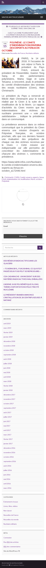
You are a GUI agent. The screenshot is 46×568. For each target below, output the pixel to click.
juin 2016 (7, 475)
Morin (33, 179)
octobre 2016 (9, 457)
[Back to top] (41, 563)
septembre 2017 (10, 408)
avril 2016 (7, 484)
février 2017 (8, 439)
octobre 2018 (9, 350)
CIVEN (16, 177)
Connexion (8, 538)
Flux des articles (11, 542)
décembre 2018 (9, 341)
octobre (39, 179)
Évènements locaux (11, 502)
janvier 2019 (8, 337)
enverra (29, 177)
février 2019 (8, 332)
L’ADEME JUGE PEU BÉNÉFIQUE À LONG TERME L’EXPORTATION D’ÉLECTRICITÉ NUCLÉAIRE (21, 287)
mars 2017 (7, 435)
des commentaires (12, 547)
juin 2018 (7, 368)
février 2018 (8, 386)
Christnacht (8, 177)
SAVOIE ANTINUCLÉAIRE (13, 17)
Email (6, 226)
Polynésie (5, 181)
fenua (41, 177)
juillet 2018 (8, 364)
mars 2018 (7, 381)
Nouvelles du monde (11, 519)
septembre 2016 (10, 461)
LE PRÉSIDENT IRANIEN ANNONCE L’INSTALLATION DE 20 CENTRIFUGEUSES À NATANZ (23, 297)
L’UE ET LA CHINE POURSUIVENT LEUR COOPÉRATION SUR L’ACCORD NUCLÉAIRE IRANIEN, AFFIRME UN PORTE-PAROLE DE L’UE (22, 35)
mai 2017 (7, 426)
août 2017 (7, 412)
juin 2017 (7, 421)
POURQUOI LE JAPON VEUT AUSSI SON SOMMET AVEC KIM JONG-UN (24, 27)
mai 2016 (7, 479)
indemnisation (12, 179)
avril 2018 (7, 377)
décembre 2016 (9, 448)
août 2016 (7, 466)
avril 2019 (7, 323)
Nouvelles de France (17, 53)
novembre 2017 (9, 399)
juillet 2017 (8, 417)
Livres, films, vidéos (11, 506)
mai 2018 (7, 372)
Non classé (8, 511)
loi (19, 179)
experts (36, 177)
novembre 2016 (9, 452)
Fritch (4, 179)
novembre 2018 (9, 346)
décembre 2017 (9, 395)
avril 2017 (7, 430)
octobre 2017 (9, 404)
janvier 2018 (8, 390)
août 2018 (7, 359)
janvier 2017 (8, 444)
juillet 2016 (8, 470)
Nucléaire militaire (32, 53)
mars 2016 (7, 488)
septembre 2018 (10, 355)
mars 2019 (7, 328)
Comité (22, 177)
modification (25, 179)
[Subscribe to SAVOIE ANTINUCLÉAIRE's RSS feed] (3, 2)
